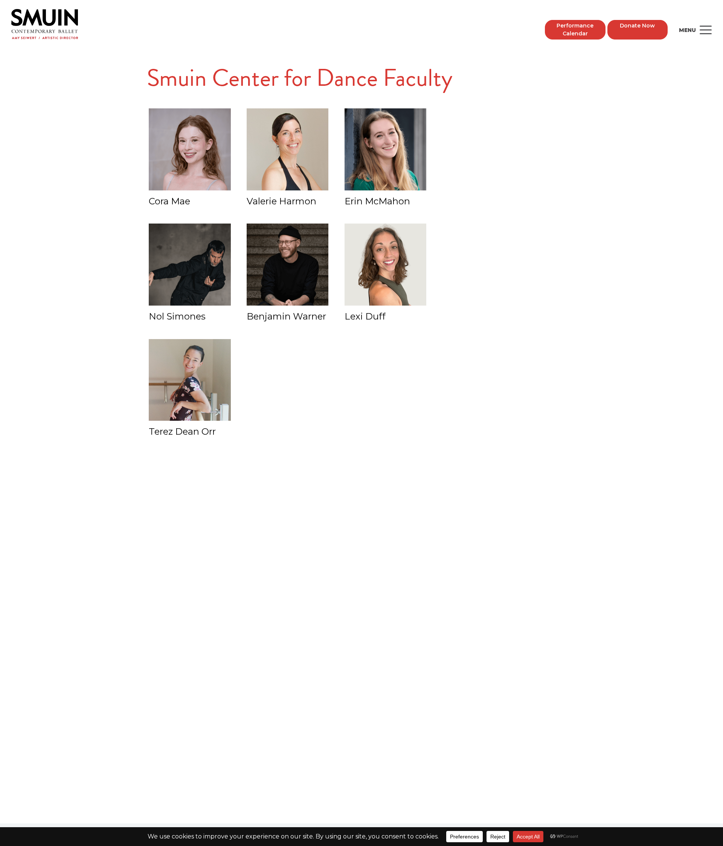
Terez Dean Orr (182, 431)
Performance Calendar (575, 29)
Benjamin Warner (286, 316)
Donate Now (637, 25)
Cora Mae (169, 201)
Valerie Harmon (281, 201)
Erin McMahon (377, 201)
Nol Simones (177, 316)
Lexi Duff (365, 316)
